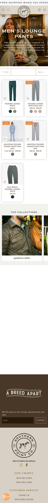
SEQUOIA (35, 111)
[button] (8, 10)
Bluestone (12, 154)
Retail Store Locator (24, 499)
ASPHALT (14, 111)
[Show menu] (3, 10)
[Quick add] (5, 98)
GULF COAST (10, 111)
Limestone (35, 154)
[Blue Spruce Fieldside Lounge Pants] (12, 174)
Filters (7, 72)
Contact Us (24, 495)
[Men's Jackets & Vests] (22, 235)
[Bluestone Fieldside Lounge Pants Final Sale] (12, 131)
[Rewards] (6, 497)
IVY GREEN (40, 111)
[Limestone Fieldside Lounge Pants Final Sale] (35, 131)
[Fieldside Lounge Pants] (12, 90)
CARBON (31, 111)
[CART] (44, 10)
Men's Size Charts (24, 478)
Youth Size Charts (24, 482)
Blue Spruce (12, 196)
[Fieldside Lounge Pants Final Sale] (35, 90)
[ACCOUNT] (39, 10)
